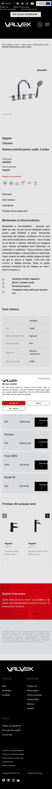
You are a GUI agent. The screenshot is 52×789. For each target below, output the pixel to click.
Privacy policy (44, 378)
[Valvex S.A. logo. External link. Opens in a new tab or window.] (9, 381)
